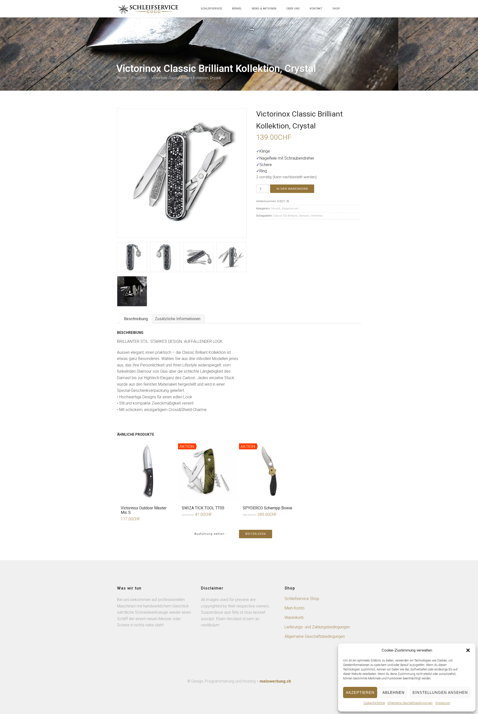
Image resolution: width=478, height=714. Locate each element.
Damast (304, 215)
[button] (468, 650)
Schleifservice (211, 8)
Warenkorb (294, 617)
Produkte (139, 78)
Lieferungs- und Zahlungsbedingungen (317, 627)
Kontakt (316, 8)
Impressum (442, 703)
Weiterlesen (255, 534)
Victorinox (316, 215)
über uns (293, 8)
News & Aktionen (264, 8)
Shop (336, 8)
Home (122, 78)
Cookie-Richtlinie (374, 703)
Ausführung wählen (209, 534)
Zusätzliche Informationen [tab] (177, 318)
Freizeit (275, 208)
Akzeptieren (360, 692)
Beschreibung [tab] (136, 318)
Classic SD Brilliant (285, 215)
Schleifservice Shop (302, 598)
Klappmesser (290, 208)
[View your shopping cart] (350, 11)
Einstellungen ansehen (440, 692)
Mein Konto (294, 608)
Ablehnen (393, 692)
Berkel (237, 8)
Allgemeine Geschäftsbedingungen (410, 703)
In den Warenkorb (292, 188)
